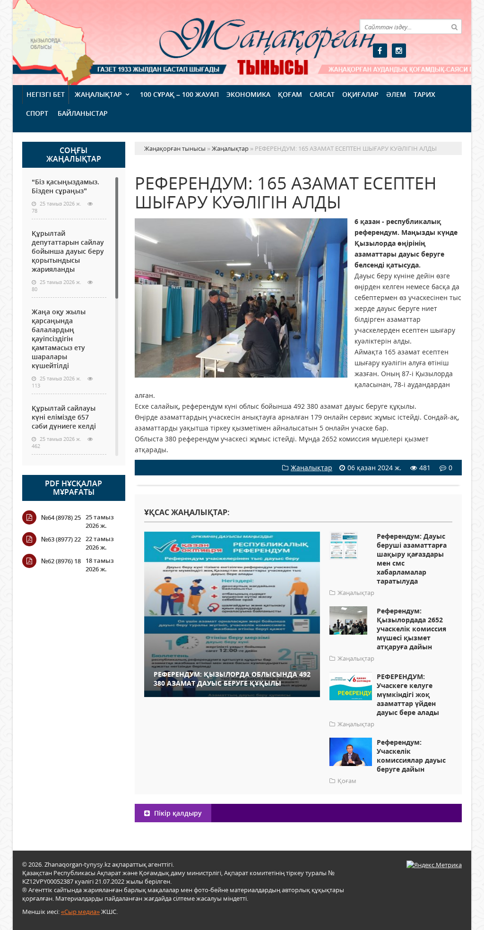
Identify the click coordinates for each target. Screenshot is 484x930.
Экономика (248, 94)
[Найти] (454, 26)
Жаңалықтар (98, 94)
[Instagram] (399, 50)
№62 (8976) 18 (61, 561)
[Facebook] (380, 50)
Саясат (322, 94)
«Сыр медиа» (80, 911)
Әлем (396, 94)
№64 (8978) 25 (61, 517)
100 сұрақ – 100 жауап (179, 94)
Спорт (37, 113)
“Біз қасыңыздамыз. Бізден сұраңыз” (65, 186)
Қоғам (290, 94)
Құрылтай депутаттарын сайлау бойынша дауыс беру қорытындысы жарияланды (68, 251)
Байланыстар (83, 113)
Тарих (424, 94)
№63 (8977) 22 (61, 539)
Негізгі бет (45, 94)
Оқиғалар (360, 94)
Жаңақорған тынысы (221, 41)
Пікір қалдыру (177, 813)
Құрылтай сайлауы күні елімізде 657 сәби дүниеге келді (64, 417)
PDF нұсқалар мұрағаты (73, 487)
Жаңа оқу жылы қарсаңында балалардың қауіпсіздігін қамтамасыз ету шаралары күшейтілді (59, 338)
